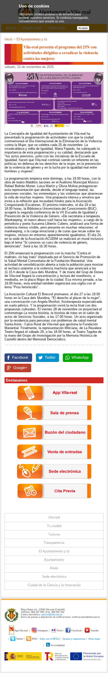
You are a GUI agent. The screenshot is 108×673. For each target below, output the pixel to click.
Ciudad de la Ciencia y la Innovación (54, 585)
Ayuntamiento (54, 560)
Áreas (54, 568)
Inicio (8, 39)
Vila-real (54, 517)
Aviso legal (94, 639)
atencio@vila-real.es (52, 614)
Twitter (50, 357)
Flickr (59, 630)
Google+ (20, 368)
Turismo (54, 534)
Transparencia (54, 543)
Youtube (94, 630)
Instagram (43, 630)
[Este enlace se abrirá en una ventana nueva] (54, 482)
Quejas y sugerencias (74, 639)
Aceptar (83, 28)
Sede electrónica (54, 576)
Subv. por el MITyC (50, 639)
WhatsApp (80, 357)
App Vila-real (21, 630)
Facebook (20, 357)
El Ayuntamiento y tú (32, 39)
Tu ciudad (54, 526)
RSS (34, 639)
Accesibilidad (57, 645)
